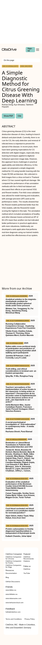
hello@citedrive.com (13, 612)
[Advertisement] (21, 22)
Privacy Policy (29, 619)
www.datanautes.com (13, 598)
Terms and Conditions (14, 619)
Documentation (11, 573)
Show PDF (8, 116)
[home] (9, 50)
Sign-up (30, 50)
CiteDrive (26, 569)
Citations (26, 561)
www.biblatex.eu (12, 594)
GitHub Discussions (13, 581)
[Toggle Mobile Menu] (37, 49)
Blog (7, 577)
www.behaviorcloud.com (14, 602)
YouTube (26, 573)
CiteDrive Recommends (28, 558)
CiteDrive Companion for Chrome (13, 558)
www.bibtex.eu (11, 590)
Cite (19, 116)
